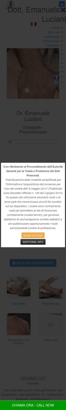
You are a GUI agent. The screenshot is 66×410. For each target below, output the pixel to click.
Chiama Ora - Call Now (33, 405)
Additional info (33, 242)
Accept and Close (33, 235)
